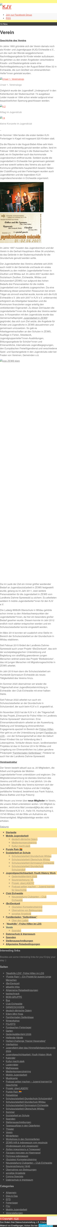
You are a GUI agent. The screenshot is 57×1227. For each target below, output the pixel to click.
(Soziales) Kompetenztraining (27, 906)
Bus (8, 1000)
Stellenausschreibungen (18, 1122)
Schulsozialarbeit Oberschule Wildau (31, 859)
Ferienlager (12, 1202)
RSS (8, 18)
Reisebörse (12, 1095)
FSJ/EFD (10, 1024)
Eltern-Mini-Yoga (14, 1013)
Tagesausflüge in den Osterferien (23, 1125)
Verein (9, 1132)
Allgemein (11, 1192)
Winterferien (12, 1135)
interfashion (12, 1044)
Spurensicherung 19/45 (18, 1166)
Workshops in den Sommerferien (23, 1139)
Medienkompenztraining (24, 842)
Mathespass (12, 1068)
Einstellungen (46, 1225)
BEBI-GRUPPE (14, 997)
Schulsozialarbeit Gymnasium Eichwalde (33, 862)
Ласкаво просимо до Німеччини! (23, 1152)
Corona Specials (14, 1176)
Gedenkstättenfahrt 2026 (24, 876)
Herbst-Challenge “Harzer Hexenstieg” (26, 1041)
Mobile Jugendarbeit (16, 1074)
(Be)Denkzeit (12, 983)
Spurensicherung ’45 (22, 879)
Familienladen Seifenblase (20, 1017)
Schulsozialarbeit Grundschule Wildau (31, 856)
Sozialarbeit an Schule (17, 1115)
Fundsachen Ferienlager (18, 1027)
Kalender (10, 1057)
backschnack (12, 993)
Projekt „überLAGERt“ (23, 883)
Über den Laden (20, 920)
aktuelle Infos (13, 986)
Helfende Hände (14, 1037)
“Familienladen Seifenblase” (27, 753)
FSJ (8, 1206)
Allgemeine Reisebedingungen (22, 990)
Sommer (10, 1112)
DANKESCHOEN (15, 1007)
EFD (8, 1199)
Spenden (16, 930)
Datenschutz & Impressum (19, 1179)
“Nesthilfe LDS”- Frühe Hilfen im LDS (25, 973)
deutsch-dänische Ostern (25, 839)
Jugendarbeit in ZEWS (35, 318)
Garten (9, 1030)
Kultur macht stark (21, 846)
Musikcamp (12, 1078)
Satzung (4, 826)
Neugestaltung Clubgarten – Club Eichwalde (29, 1162)
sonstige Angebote (21, 913)
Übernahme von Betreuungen (27, 910)
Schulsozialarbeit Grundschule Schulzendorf (29, 1098)
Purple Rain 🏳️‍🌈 (14, 1091)
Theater (10, 1129)
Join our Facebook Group (19, 14)
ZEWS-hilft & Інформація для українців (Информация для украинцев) (27, 1144)
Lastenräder (12, 1064)
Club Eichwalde (14, 1003)
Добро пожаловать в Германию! (23, 1149)
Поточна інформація (17, 1156)
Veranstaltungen (14, 1212)
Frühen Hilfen (46, 729)
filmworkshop (13, 1020)
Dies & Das (12, 1196)
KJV (16, 1218)
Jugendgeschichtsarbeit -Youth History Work (29, 1054)
